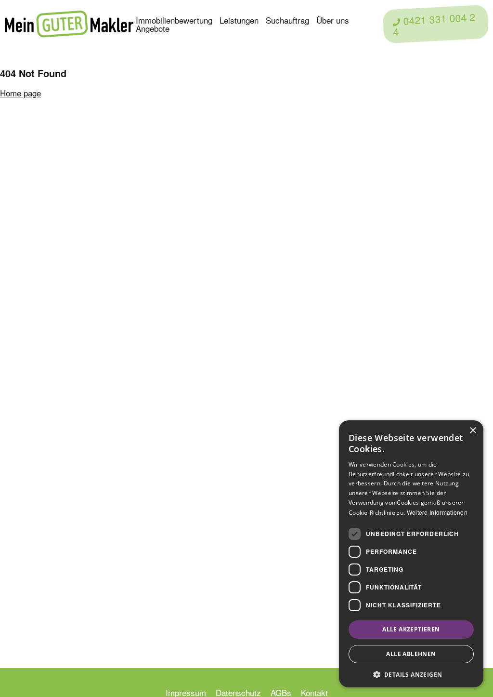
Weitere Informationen (437, 512)
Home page (20, 93)
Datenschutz (238, 692)
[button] (411, 674)
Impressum (186, 692)
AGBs (281, 692)
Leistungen (239, 20)
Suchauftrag (287, 20)
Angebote (152, 28)
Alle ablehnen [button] (411, 654)
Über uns (332, 20)
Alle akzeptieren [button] (411, 629)
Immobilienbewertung (174, 20)
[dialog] (411, 553)
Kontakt (314, 692)
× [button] (472, 430)
